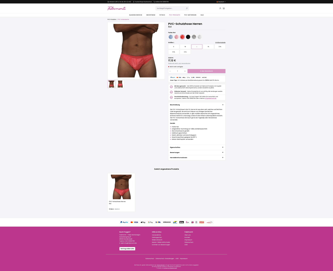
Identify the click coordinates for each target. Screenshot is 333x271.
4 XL (185, 52)
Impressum (188, 240)
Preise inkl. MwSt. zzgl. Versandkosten (179, 63)
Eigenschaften (175, 147)
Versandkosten (161, 265)
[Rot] (182, 36)
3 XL (173, 52)
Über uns (188, 235)
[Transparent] (194, 36)
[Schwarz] (188, 36)
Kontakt (187, 237)
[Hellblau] (170, 36)
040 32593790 (130, 241)
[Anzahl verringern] (170, 71)
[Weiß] (199, 36)
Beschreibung (175, 105)
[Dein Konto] (220, 8)
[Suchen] (187, 8)
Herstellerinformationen (178, 158)
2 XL (220, 47)
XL (208, 47)
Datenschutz (189, 242)
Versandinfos (156, 235)
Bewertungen (175, 152)
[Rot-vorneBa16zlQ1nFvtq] (136, 50)
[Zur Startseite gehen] (117, 8)
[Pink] (176, 36)
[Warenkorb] (223, 8)
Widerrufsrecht (157, 240)
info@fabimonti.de (210, 98)
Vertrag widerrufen (127, 249)
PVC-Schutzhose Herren (117, 202)
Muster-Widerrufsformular (161, 242)
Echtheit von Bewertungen (161, 245)
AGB (186, 245)
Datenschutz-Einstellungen (165, 259)
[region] (136, 55)
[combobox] (170, 8)
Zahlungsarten (157, 237)
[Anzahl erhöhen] (185, 71)
